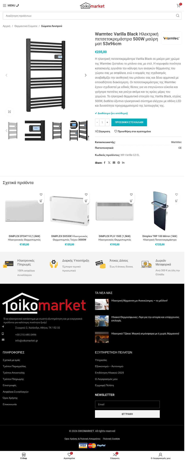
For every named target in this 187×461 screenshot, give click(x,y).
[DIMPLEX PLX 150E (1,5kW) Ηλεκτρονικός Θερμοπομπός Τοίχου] (114, 211)
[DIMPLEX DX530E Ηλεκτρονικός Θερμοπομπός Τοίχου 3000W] (69, 211)
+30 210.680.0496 (25, 334)
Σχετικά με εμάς (11, 360)
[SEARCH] (178, 16)
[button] (6, 75)
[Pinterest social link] (118, 162)
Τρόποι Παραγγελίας (14, 366)
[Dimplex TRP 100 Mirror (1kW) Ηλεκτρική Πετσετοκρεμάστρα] (160, 211)
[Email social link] (114, 162)
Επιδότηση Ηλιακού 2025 (109, 372)
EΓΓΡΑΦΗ (127, 414)
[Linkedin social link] (123, 162)
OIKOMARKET (86, 431)
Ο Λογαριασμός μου (106, 379)
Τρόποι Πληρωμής (13, 379)
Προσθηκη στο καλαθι (129, 122)
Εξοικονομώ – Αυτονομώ (109, 366)
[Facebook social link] (104, 162)
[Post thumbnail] (102, 304)
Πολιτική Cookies (111, 439)
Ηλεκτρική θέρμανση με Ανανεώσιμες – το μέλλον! (139, 300)
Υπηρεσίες (101, 360)
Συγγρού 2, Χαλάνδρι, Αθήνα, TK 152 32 (37, 327)
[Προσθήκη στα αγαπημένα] (41, 194)
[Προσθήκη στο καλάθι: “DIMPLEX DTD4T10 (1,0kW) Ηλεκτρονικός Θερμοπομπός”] (41, 201)
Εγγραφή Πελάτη (104, 385)
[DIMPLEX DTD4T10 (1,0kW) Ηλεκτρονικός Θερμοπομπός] (24, 211)
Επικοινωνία (10, 404)
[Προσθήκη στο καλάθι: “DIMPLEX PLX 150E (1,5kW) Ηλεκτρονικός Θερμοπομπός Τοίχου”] (131, 201)
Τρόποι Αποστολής (14, 372)
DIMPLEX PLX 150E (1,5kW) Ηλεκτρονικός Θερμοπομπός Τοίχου (114, 240)
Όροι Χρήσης (10, 397)
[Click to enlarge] (9, 112)
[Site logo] (92, 5)
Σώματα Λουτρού (51, 26)
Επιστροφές (9, 385)
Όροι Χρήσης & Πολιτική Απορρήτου (82, 439)
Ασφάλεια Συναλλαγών (15, 391)
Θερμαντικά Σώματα (25, 26)
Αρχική (6, 26)
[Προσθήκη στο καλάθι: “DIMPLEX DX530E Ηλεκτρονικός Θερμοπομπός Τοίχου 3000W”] (86, 201)
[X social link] (109, 162)
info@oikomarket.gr (26, 340)
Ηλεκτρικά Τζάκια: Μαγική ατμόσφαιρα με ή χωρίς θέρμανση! (145, 333)
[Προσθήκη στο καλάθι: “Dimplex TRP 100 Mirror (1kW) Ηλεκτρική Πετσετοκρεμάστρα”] (176, 201)
